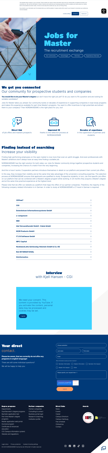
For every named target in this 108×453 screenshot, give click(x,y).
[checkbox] (81, 365)
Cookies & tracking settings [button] (30, 444)
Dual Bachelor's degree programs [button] (13, 411)
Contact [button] (58, 427)
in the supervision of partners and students (91, 133)
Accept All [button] (75, 13)
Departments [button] (6, 409)
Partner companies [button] (35, 409)
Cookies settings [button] (67, 13)
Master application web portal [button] (12, 421)
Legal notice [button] (5, 444)
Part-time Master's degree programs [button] (11, 418)
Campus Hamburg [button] (62, 419)
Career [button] (58, 414)
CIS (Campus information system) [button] (13, 431)
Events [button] (58, 411)
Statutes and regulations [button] (10, 434)
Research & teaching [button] (36, 416)
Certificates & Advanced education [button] (10, 428)
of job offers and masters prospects (17, 132)
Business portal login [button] (36, 414)
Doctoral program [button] (8, 424)
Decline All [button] (84, 13)
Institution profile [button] (34, 419)
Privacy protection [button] (16, 444)
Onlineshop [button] (60, 424)
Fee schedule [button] (60, 422)
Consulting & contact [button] (36, 411)
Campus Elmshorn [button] (62, 416)
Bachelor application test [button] (10, 414)
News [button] (58, 409)
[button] (65, 446)
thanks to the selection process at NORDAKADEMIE (54, 133)
